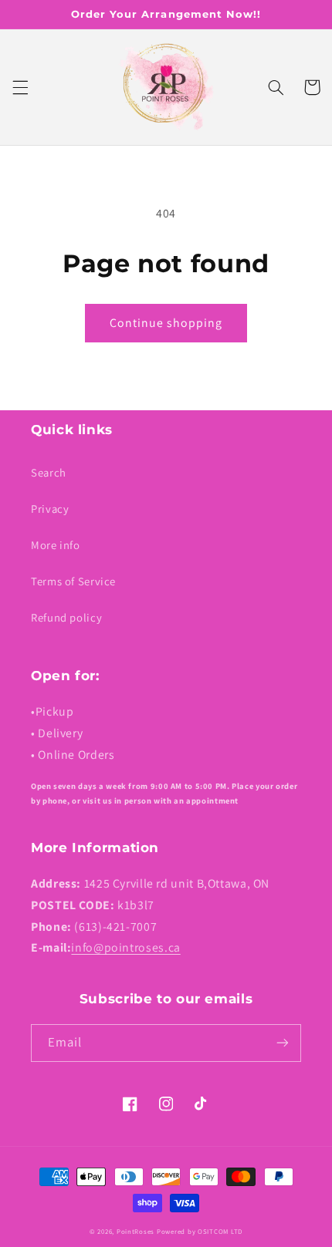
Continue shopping (166, 323)
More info (55, 545)
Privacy (50, 508)
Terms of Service (73, 581)
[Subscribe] (282, 1043)
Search (48, 472)
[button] (20, 87)
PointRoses (135, 1231)
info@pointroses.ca (125, 947)
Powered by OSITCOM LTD (199, 1231)
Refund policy (66, 617)
